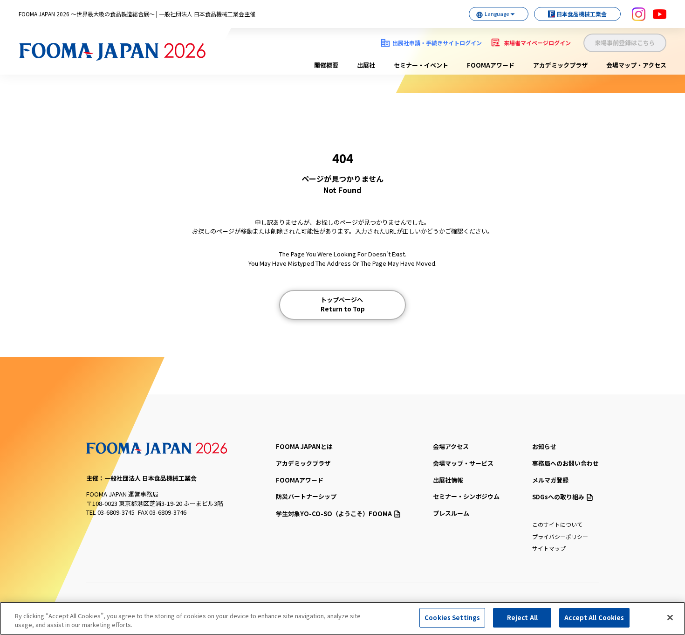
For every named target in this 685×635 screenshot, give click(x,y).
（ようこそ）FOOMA (334, 513)
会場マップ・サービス (463, 463)
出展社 (366, 65)
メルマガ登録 (550, 480)
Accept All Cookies (594, 617)
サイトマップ (549, 548)
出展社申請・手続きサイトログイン (437, 43)
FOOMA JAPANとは (304, 446)
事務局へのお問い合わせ (565, 463)
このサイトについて (557, 524)
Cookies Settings (452, 617)
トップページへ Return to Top (343, 304)
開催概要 (326, 65)
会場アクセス (451, 446)
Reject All (522, 617)
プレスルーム (451, 513)
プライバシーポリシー (560, 536)
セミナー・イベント (421, 65)
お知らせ (544, 446)
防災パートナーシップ (306, 496)
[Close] (670, 617)
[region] (342, 618)
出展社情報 (448, 480)
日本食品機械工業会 (581, 14)
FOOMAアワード (490, 65)
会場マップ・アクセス (636, 65)
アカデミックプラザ (560, 65)
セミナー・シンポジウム (466, 496)
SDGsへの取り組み (558, 496)
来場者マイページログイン (537, 43)
